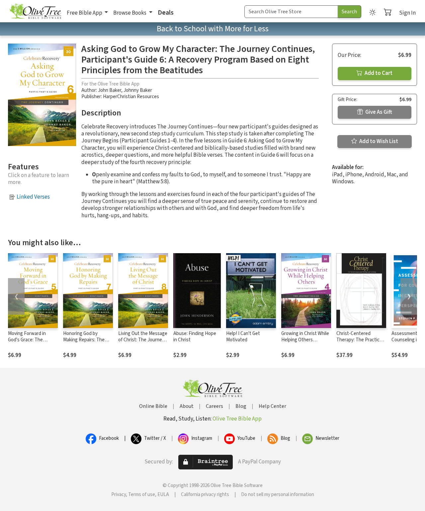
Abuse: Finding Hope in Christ (194, 336)
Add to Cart (378, 73)
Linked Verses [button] (33, 197)
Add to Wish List (378, 141)
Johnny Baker (138, 90)
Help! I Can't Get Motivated (243, 336)
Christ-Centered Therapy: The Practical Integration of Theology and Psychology (361, 343)
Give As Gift (378, 112)
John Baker (109, 90)
